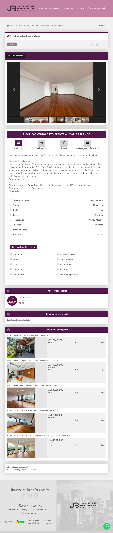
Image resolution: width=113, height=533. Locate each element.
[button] (14, 89)
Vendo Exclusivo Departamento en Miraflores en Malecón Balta (32, 361)
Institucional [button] (54, 8)
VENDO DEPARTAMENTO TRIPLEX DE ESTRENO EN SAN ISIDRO (32, 411)
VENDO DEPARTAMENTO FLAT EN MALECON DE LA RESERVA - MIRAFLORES (38, 436)
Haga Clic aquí (13, 470)
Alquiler (25, 26)
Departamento (47, 26)
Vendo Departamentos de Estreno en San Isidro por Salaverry (32, 386)
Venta (18, 26)
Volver (103, 26)
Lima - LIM (35, 26)
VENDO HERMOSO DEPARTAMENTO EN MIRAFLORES (29, 335)
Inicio (11, 26)
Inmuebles (43, 8)
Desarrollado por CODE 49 (33, 522)
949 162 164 (31, 513)
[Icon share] (23, 496)
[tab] (15, 56)
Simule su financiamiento (75, 8)
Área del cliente (96, 8)
